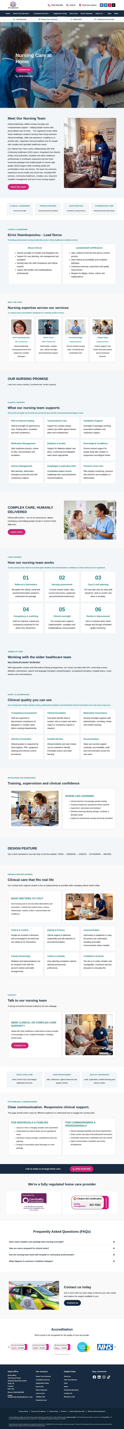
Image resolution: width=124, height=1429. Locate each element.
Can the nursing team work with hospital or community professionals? (41, 1255)
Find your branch (89, 5)
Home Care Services (21, 13)
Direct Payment (87, 13)
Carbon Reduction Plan (77, 1411)
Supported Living (60, 13)
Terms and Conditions (38, 1411)
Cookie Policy (53, 1411)
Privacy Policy (23, 1411)
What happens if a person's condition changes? (31, 1261)
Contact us (62, 17)
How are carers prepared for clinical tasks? (29, 1248)
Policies (63, 1411)
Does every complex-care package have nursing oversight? (36, 1242)
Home (8, 13)
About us (98, 13)
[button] (62, 1242)
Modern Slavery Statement (96, 1411)
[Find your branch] (80, 5)
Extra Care (74, 13)
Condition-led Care (41, 13)
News (116, 13)
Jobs (109, 13)
